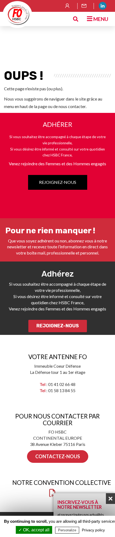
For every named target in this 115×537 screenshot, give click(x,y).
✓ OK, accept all (33, 530)
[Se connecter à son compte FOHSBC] (69, 6)
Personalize (67, 530)
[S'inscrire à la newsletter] (86, 6)
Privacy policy (93, 530)
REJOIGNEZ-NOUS (57, 182)
